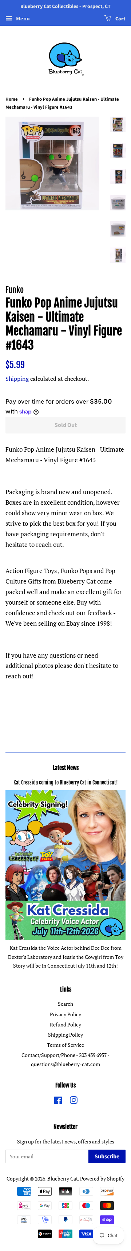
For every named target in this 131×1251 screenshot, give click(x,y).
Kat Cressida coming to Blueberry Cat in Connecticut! (65, 782)
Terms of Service (65, 1044)
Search (65, 1003)
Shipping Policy (65, 1034)
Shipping (17, 379)
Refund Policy (65, 1024)
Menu (22, 18)
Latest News (66, 767)
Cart (120, 19)
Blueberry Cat (62, 1178)
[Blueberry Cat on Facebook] (58, 1101)
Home (11, 99)
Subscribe (107, 1157)
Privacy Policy (65, 1014)
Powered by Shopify (102, 1178)
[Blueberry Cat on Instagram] (74, 1101)
